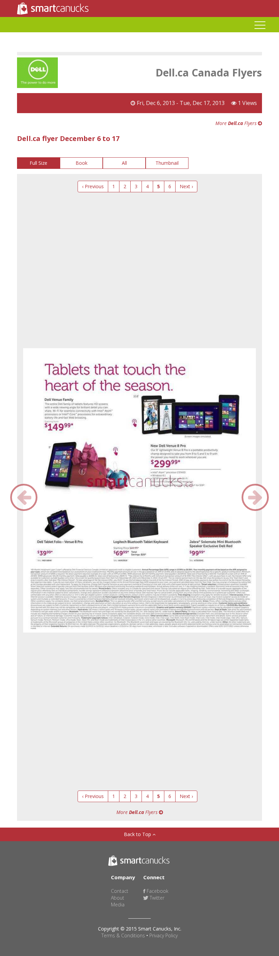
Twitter (156, 898)
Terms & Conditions (123, 935)
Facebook (156, 891)
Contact (119, 891)
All (124, 163)
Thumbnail (167, 163)
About (117, 898)
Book (81, 163)
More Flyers (236, 123)
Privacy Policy (163, 935)
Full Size (38, 163)
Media (118, 904)
